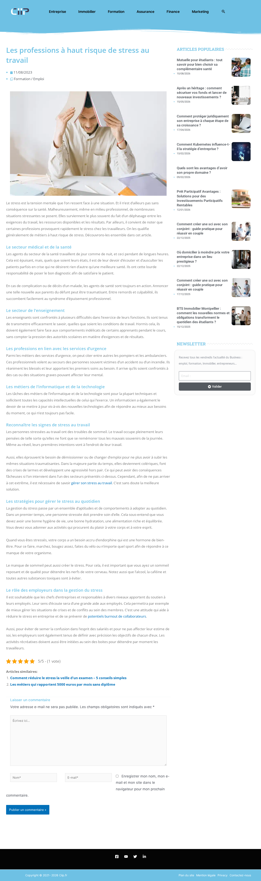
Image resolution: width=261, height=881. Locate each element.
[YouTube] (126, 856)
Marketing (200, 12)
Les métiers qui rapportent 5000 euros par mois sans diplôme (62, 684)
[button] (223, 11)
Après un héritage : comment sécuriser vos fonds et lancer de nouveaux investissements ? (202, 92)
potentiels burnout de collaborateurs (117, 616)
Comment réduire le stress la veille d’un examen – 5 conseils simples (68, 677)
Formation (116, 12)
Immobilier (87, 12)
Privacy (223, 875)
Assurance (145, 12)
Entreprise (57, 12)
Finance (173, 12)
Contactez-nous (240, 875)
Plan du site (186, 875)
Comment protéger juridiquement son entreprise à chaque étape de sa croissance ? (203, 120)
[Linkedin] (144, 856)
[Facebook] (117, 856)
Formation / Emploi (29, 78)
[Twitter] (135, 856)
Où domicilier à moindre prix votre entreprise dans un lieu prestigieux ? (203, 256)
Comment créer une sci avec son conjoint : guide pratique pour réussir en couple (202, 228)
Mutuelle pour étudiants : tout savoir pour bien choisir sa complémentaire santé (199, 64)
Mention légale (206, 875)
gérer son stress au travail (91, 483)
